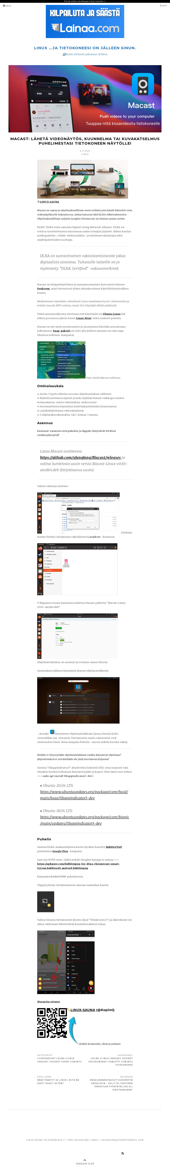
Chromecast (47, 1058)
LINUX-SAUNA (83, 1010)
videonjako (125, 1065)
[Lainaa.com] (85, 39)
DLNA (61, 1058)
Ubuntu (77, 1062)
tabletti (114, 1062)
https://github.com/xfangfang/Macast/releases (80, 457)
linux (105, 1058)
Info (164, 6)
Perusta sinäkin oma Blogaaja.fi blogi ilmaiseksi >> (85, 1)
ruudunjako (98, 1062)
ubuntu (128, 1062)
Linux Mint (83, 318)
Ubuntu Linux (112, 313)
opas (66, 1062)
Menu (9, 6)
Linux (71, 1058)
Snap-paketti (62, 330)
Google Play (60, 851)
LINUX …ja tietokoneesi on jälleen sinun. (85, 48)
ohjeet (55, 1062)
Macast (43, 1062)
